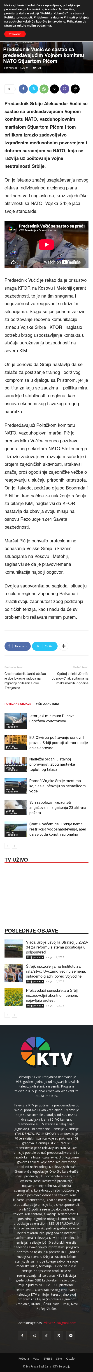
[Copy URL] (75, 88)
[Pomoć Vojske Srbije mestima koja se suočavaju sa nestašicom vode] (16, 786)
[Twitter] (33, 88)
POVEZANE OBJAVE (18, 704)
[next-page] (14, 846)
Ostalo (70, 1359)
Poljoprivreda (35, 957)
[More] (63, 646)
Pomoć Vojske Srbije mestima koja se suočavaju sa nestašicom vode (57, 785)
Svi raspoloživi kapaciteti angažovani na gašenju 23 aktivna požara (57, 807)
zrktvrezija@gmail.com (59, 1323)
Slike (59, 1359)
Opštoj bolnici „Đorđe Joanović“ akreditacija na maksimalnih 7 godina (70, 678)
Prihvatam (15, 34)
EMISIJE (48, 1359)
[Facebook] (23, 88)
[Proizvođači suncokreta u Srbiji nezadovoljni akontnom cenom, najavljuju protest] (14, 997)
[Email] (54, 88)
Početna (24, 1359)
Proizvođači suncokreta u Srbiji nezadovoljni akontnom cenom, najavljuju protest (52, 995)
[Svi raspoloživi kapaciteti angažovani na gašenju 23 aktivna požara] (16, 807)
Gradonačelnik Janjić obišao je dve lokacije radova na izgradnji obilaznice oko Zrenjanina (25, 681)
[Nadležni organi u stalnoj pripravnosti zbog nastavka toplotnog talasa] (16, 764)
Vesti (7, 41)
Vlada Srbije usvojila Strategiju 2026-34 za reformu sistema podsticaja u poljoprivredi (57, 947)
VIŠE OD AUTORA (47, 704)
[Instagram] (34, 1335)
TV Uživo (16, 859)
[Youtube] (70, 1335)
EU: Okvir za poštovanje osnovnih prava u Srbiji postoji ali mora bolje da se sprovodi (58, 742)
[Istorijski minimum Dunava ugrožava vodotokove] (16, 721)
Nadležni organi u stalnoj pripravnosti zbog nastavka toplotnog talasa (52, 764)
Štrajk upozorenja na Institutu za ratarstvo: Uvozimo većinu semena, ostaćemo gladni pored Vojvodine (56, 971)
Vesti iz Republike (23, 41)
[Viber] (64, 88)
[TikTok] (46, 1335)
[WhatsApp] (44, 88)
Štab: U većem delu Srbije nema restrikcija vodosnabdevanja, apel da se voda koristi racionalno (57, 829)
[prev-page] (7, 846)
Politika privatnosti (18, 17)
